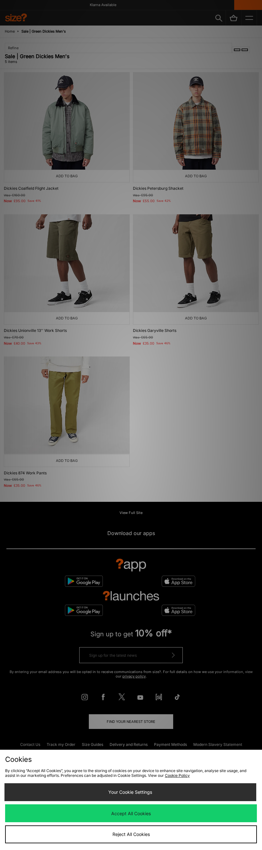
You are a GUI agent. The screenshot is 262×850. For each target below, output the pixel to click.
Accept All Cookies (131, 813)
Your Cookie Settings (130, 792)
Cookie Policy (177, 775)
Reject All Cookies (131, 834)
